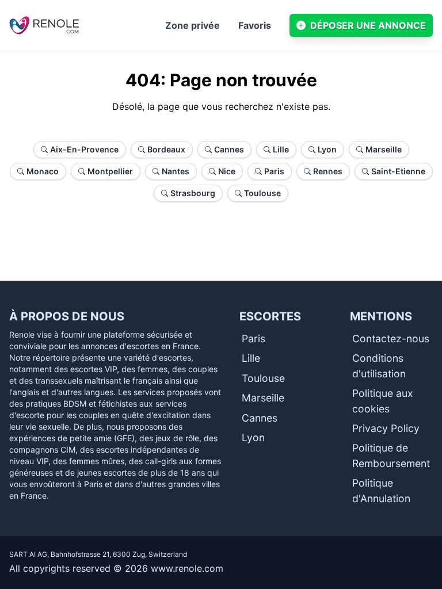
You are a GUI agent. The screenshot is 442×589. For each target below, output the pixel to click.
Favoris (254, 25)
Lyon (253, 437)
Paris (253, 338)
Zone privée (192, 25)
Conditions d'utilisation (379, 365)
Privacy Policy (386, 428)
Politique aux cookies (382, 400)
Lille (251, 358)
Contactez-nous (390, 338)
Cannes (259, 418)
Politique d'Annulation (381, 490)
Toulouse (263, 378)
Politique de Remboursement (391, 455)
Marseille (263, 398)
